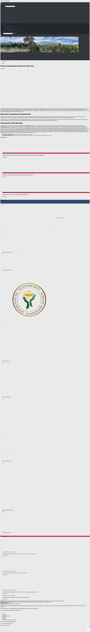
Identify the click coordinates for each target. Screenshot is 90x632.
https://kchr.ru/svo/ (59, 217)
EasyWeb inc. (8, 625)
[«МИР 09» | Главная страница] (2, 2)
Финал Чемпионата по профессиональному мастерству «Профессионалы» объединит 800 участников (23, 155)
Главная (4, 8)
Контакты (4, 16)
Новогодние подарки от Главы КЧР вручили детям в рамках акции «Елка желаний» (18, 553)
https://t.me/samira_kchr (7, 252)
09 (2, 361)
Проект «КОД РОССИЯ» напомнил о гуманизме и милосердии (14, 572)
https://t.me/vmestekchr (6, 270)
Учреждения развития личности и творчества (13, 29)
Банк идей (7, 10)
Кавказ (6, 13)
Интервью (7, 12)
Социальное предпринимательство (11, 15)
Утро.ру (47, 109)
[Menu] (0, 612)
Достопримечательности (9, 18)
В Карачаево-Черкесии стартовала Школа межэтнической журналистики (17, 174)
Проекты (6, 14)
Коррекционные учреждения (10, 20)
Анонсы (6, 9)
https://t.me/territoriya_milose (8, 510)
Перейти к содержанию (5, 0)
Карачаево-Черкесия (6, 17)
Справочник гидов (8, 19)
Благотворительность (9, 11)
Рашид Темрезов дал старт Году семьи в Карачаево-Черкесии (15, 194)
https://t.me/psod (5, 360)
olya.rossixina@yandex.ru (46, 601)
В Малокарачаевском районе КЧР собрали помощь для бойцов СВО (15, 597)
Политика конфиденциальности (6, 623)
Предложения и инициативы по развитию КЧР (11, 21)
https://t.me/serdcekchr (6, 461)
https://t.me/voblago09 (6, 532)
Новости (4, 61)
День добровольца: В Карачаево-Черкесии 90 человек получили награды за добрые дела (20, 591)
